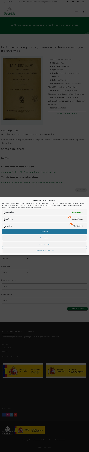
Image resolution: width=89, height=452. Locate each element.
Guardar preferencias (44, 250)
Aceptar (44, 231)
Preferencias (44, 244)
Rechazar (44, 238)
